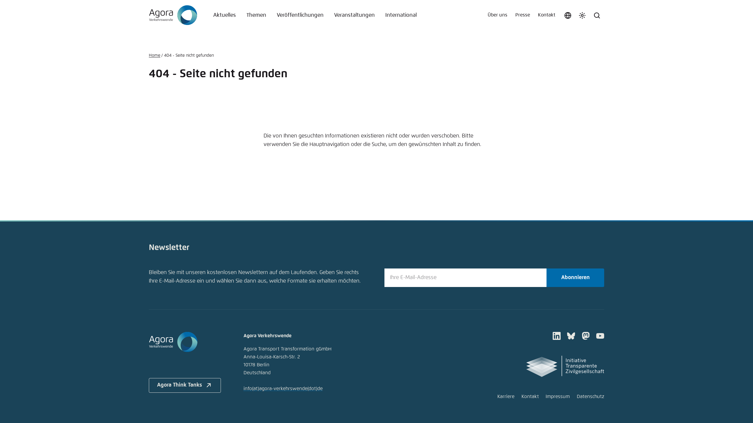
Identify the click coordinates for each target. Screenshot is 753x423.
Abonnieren (575, 277)
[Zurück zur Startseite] (173, 15)
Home (154, 55)
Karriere (505, 397)
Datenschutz (590, 397)
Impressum (558, 397)
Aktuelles (224, 15)
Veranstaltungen (354, 15)
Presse (522, 15)
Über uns (497, 15)
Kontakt (546, 15)
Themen (256, 15)
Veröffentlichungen (300, 15)
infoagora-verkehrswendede (283, 389)
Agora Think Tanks (179, 385)
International (401, 15)
